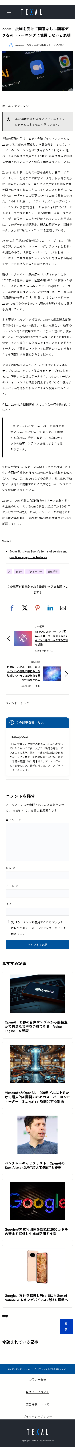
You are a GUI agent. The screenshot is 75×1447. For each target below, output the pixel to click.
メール (12, 886)
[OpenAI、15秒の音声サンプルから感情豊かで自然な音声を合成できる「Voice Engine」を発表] (37, 977)
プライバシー (34, 571)
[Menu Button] (10, 12)
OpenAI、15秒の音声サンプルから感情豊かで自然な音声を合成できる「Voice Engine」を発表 (36, 1026)
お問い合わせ (37, 1379)
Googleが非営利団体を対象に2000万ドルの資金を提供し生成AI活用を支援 (36, 1231)
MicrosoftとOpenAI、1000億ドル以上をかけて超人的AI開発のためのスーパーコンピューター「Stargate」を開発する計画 (37, 1097)
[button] (12, 608)
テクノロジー (60, 44)
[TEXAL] (31, 11)
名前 (10, 868)
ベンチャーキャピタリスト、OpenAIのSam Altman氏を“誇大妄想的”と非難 (35, 1165)
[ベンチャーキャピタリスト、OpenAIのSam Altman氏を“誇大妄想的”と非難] (37, 1118)
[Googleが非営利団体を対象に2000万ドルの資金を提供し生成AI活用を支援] (37, 1184)
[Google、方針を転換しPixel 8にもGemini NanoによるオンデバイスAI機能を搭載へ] (37, 1251)
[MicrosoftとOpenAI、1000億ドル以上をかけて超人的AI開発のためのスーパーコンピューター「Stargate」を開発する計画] (37, 1048)
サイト (10, 904)
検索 (5, 1316)
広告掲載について (37, 1404)
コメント (13, 820)
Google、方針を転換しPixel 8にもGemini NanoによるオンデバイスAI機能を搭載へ (36, 1297)
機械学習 (53, 571)
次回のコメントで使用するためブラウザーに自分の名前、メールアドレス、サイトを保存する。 (38, 928)
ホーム (6, 106)
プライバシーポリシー (37, 1416)
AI (9, 571)
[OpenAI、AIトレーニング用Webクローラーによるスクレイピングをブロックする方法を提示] (23, 634)
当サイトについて (37, 1392)
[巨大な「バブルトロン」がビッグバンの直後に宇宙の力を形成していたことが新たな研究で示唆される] (52, 669)
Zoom (19, 571)
